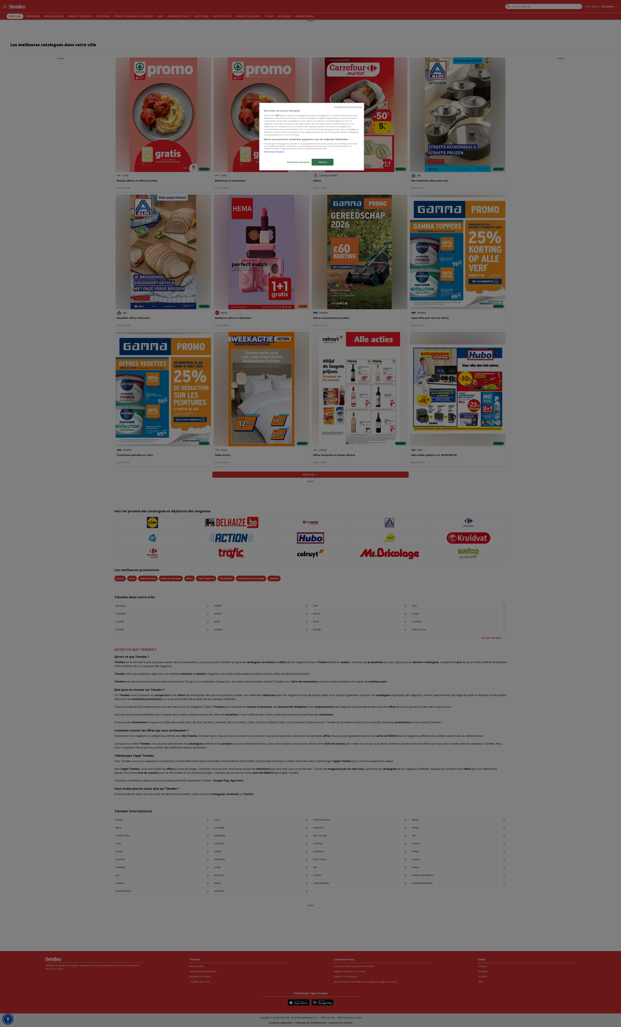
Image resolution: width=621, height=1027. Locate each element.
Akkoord (323, 162)
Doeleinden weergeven (298, 162)
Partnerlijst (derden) (274, 152)
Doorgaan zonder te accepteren (348, 107)
